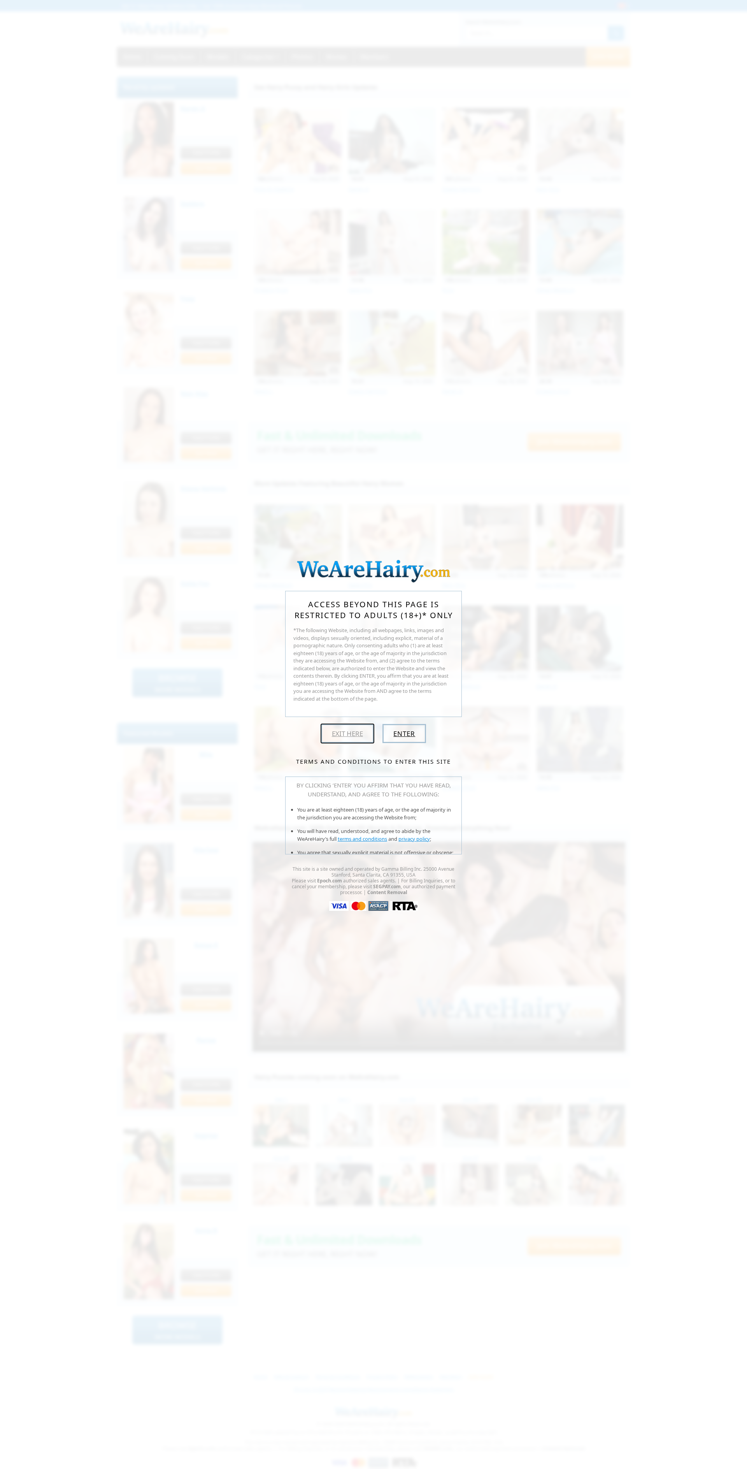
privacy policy (414, 838)
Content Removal (387, 892)
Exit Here (347, 733)
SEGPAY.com (387, 886)
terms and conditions (362, 838)
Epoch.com (329, 881)
